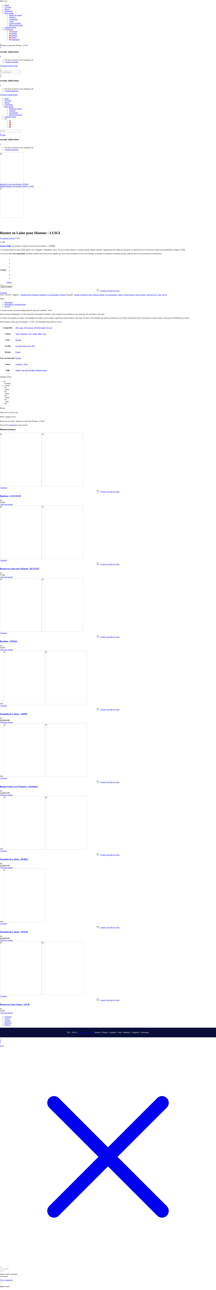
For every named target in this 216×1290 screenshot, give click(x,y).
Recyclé (49, 328)
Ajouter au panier (6, 287)
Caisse (11, 21)
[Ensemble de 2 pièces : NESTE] (24, 921)
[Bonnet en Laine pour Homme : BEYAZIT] (41, 558)
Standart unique (41, 370)
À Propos (7, 7)
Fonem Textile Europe (86, 1032)
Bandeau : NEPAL (8, 641)
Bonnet (77, 295)
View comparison (6, 1280)
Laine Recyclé (151, 295)
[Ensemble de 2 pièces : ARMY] (45, 704)
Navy (45, 334)
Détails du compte (15, 15)
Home (6, 5)
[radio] (11, 259)
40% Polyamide (39, 328)
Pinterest (7, 1025)
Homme (63, 295)
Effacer (9, 282)
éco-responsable (111, 295)
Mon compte (9, 13)
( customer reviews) (7, 238)
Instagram (7, 1023)
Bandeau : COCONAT (10, 496)
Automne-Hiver (25, 295)
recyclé (164, 295)
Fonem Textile (140, 295)
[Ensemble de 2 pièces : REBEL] (45, 849)
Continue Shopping (11, 62)
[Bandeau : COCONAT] (41, 486)
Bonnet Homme (99, 295)
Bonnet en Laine (86, 295)
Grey (30, 334)
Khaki (35, 334)
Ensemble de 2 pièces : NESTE (14, 932)
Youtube (7, 1021)
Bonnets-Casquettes (39, 295)
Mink (40, 334)
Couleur (3, 270)
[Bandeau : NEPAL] (41, 631)
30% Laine (19, 328)
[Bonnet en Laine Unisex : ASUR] (41, 994)
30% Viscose (28, 328)
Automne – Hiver (21, 364)
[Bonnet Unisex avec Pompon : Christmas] (45, 776)
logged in (12, 425)
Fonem (120, 295)
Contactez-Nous (10, 27)
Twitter (7, 1019)
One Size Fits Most (28, 370)
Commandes (13, 19)
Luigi (159, 295)
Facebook (7, 1017)
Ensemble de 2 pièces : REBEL (14, 859)
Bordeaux (23, 334)
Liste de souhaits (15, 23)
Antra (17, 334)
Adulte (17, 370)
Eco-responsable (53, 295)
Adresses (12, 17)
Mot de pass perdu (15, 115)
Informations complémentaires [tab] (15, 304)
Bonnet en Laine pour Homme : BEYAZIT (19, 568)
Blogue (7, 9)
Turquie (18, 358)
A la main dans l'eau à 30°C (25, 346)
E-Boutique (8, 11)
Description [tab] (8, 302)
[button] (0, 47)
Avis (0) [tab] (7, 306)
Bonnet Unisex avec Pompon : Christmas (19, 786)
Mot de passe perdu (16, 25)
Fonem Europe (129, 295)
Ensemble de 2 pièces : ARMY (14, 714)
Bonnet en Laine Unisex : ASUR (15, 1004)
